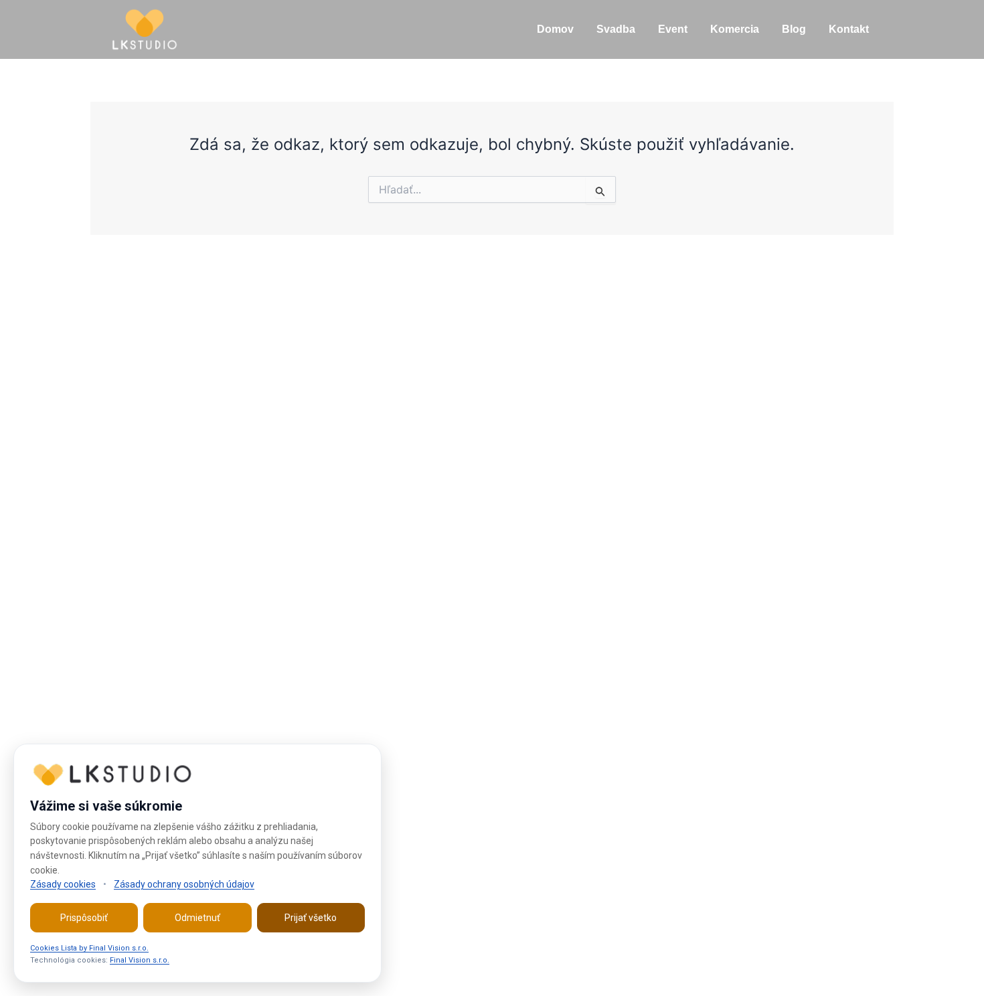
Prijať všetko (310, 917)
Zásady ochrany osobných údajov (184, 884)
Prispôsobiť (84, 917)
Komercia (734, 29)
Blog (794, 29)
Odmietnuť (197, 917)
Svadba (615, 29)
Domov (555, 29)
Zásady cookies (63, 884)
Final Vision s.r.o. (139, 960)
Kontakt (849, 29)
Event (672, 29)
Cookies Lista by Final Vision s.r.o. (89, 948)
